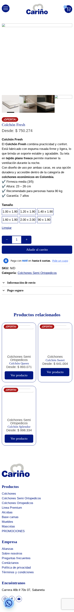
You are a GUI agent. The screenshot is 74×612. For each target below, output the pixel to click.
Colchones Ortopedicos (17, 503)
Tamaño (7, 205)
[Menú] (6, 8)
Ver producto (19, 375)
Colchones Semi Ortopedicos (37, 273)
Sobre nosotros (12, 553)
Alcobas (7, 512)
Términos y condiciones (18, 572)
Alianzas (7, 549)
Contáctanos (10, 563)
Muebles (7, 521)
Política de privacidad (16, 567)
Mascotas (8, 526)
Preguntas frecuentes (16, 558)
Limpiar (7, 228)
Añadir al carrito (37, 249)
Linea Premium (12, 507)
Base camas (10, 517)
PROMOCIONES (13, 531)
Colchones (9, 493)
